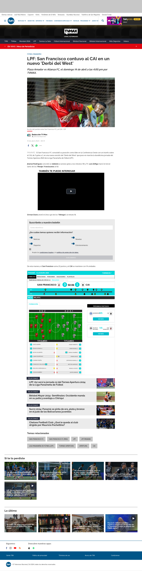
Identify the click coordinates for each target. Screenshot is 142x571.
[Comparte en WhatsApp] (36, 146)
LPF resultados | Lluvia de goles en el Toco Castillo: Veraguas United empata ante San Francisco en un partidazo (87, 473)
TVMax (13, 41)
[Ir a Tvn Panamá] (11, 20)
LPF (34, 41)
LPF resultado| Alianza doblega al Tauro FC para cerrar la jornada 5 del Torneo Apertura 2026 (20, 474)
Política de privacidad (40, 555)
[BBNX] (8, 564)
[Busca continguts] (102, 21)
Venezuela (61, 15)
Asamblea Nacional (73, 15)
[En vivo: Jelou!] (114, 21)
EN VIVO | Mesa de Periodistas (21, 46)
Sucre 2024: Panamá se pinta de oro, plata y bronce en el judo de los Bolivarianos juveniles (57, 410)
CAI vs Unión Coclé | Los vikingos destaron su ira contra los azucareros (121, 475)
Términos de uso (64, 555)
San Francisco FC (36, 439)
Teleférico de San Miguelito (90, 15)
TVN (6, 41)
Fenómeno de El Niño (48, 15)
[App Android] (34, 548)
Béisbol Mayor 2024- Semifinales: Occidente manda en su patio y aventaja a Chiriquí (57, 397)
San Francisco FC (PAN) (58, 439)
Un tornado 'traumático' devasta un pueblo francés (87, 527)
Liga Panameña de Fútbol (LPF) (41, 446)
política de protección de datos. (68, 252)
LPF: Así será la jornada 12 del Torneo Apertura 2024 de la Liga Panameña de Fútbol (57, 383)
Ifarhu (38, 15)
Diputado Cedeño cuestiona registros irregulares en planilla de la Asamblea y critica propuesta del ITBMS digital (120, 525)
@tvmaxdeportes (40, 136)
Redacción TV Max (39, 134)
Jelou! (125, 22)
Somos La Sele (45, 41)
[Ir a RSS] (20, 548)
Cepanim (31, 15)
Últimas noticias (7, 15)
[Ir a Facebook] (7, 548)
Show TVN (31, 21)
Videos (126, 41)
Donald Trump (106, 15)
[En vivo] (125, 18)
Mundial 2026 (24, 41)
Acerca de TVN (90, 555)
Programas (84, 21)
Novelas (76, 21)
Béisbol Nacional (79, 41)
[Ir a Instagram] (10, 548)
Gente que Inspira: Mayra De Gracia (53, 528)
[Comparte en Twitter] (32, 146)
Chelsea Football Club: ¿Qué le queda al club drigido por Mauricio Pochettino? (53, 423)
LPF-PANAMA (86, 439)
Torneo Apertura (66, 446)
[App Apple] (29, 548)
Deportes (39, 21)
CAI (94, 446)
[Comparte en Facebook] (28, 146)
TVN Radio (49, 21)
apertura (83, 446)
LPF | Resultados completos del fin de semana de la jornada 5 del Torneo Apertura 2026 (53, 474)
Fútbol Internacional (62, 41)
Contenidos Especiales (62, 21)
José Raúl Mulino (20, 15)
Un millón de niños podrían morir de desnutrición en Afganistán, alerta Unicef (20, 526)
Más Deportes (114, 41)
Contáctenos (115, 555)
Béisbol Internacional (98, 41)
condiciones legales (47, 252)
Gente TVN (95, 21)
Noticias (21, 21)
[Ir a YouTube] (15, 548)
